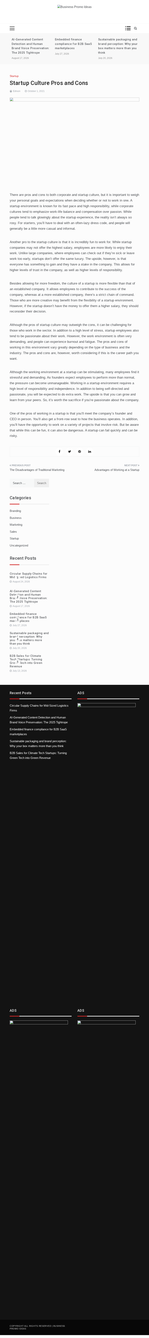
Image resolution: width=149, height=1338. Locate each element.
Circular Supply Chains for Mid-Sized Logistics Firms (29, 575)
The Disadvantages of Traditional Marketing (37, 469)
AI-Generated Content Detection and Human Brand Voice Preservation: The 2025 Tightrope (29, 596)
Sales (13, 531)
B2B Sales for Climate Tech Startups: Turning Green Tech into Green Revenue (26, 661)
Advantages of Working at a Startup (116, 469)
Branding (15, 510)
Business (16, 517)
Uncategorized (19, 545)
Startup (14, 76)
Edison (16, 91)
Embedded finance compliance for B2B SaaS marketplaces (73, 44)
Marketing (16, 524)
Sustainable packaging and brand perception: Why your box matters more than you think (29, 638)
